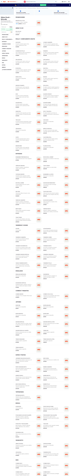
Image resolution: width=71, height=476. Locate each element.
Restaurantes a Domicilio (23, 8)
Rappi (17, 8)
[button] (13, 2)
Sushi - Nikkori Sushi (4, 24)
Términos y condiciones (51, 5)
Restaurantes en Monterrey (32, 8)
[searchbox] (40, 1)
